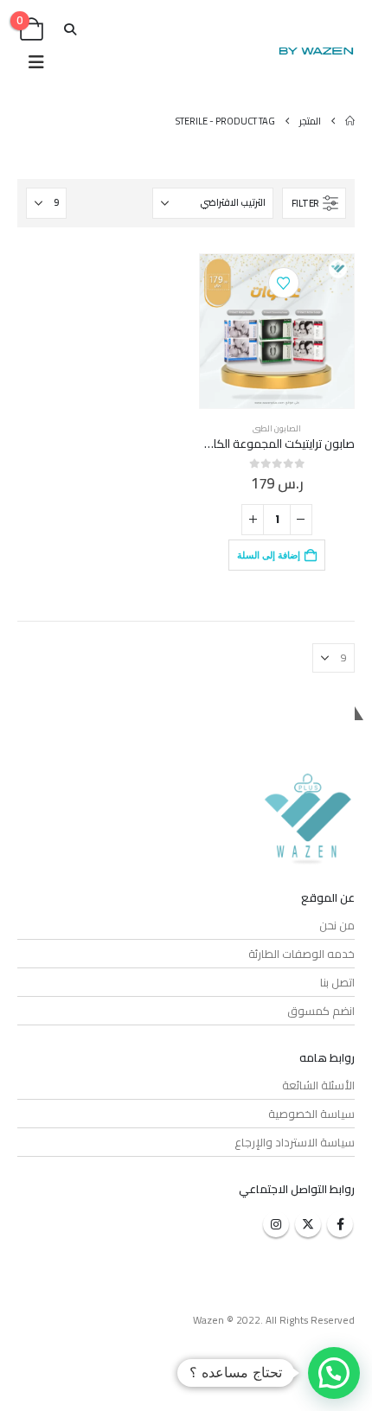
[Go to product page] (277, 331)
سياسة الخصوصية (311, 1113)
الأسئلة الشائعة (318, 1085)
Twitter (308, 1224)
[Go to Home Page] (350, 121)
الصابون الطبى (277, 428)
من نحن (337, 925)
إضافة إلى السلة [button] (268, 555)
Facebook (340, 1224)
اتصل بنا (337, 982)
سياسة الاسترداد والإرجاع (294, 1142)
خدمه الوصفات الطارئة (301, 953)
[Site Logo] (316, 51)
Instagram (276, 1224)
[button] (70, 29)
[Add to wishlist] (283, 282)
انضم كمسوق (321, 1010)
